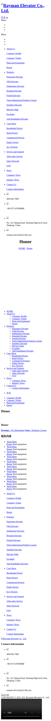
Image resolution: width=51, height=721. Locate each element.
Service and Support (15, 152)
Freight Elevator (13, 95)
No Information (13, 430)
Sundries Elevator (14, 105)
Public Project (12, 142)
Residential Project (15, 128)
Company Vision (14, 58)
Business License (36, 430)
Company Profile (14, 53)
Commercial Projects (15, 138)
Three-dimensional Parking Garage (22, 100)
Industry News (13, 180)
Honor (9, 67)
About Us (11, 49)
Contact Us (11, 184)
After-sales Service (15, 156)
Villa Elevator (12, 81)
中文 (3, 17)
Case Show (11, 124)
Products (10, 72)
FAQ (9, 166)
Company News (14, 175)
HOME (22, 248)
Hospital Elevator (14, 91)
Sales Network (13, 161)
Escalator (10, 114)
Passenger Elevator (15, 77)
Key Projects (12, 147)
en (7, 17)
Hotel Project (12, 133)
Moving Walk (12, 109)
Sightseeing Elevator (15, 86)
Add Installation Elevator (17, 119)
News (9, 170)
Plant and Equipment (15, 63)
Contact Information (15, 189)
